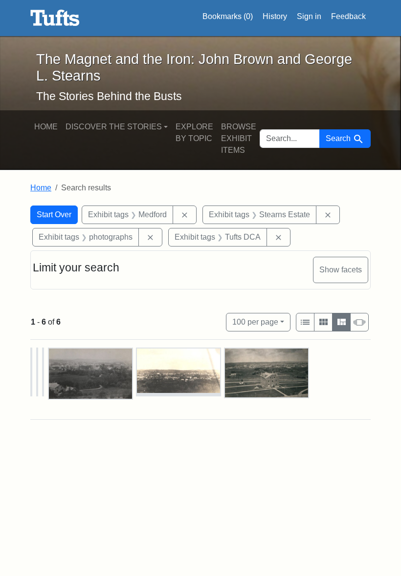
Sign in (309, 16)
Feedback (348, 16)
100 (255, 321)
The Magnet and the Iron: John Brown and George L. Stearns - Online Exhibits (55, 18)
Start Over (54, 214)
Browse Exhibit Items (238, 138)
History (275, 16)
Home (46, 127)
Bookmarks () (227, 16)
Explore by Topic (194, 133)
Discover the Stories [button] (114, 127)
